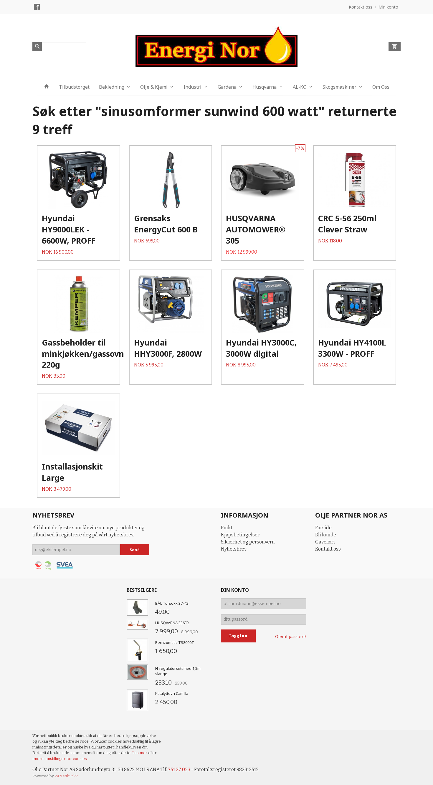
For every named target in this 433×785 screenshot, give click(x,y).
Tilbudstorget (74, 87)
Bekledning (111, 87)
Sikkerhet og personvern (248, 542)
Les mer (140, 753)
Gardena (227, 87)
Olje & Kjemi (154, 87)
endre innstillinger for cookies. (60, 758)
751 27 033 (179, 769)
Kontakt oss (328, 549)
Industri (192, 87)
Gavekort (325, 542)
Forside (323, 528)
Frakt (226, 528)
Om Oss (380, 87)
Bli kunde (325, 535)
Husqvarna (264, 87)
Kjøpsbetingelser (240, 535)
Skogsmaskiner (339, 87)
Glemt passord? (290, 636)
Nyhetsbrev (234, 549)
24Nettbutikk (66, 776)
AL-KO (300, 87)
